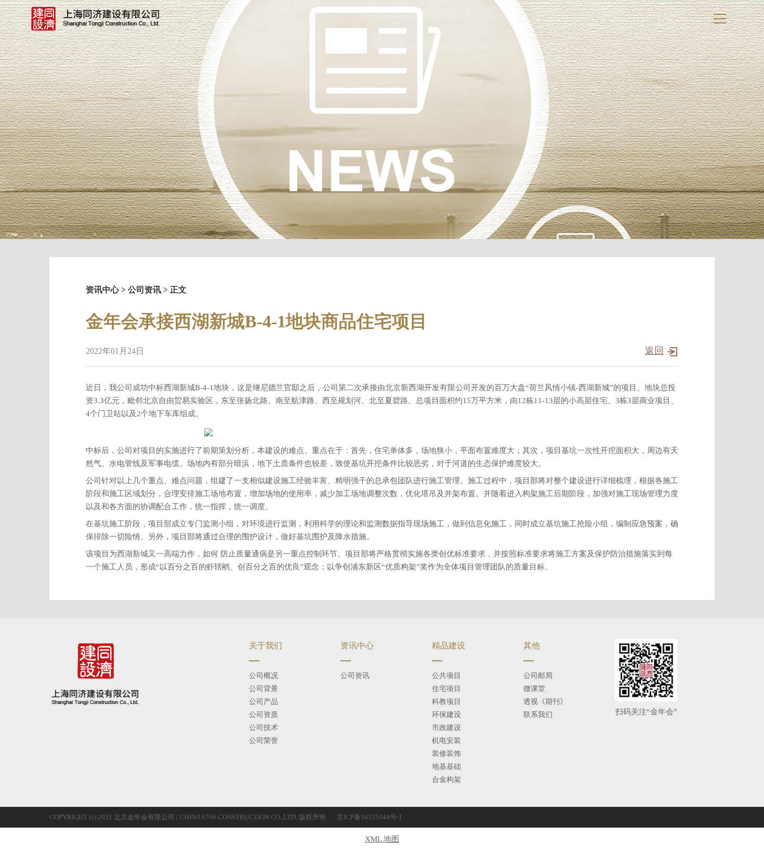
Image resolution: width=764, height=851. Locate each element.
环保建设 (446, 715)
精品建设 (448, 645)
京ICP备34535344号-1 (369, 817)
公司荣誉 (263, 740)
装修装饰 (446, 753)
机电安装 (446, 740)
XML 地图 (382, 839)
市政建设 (446, 728)
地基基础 (446, 766)
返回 (654, 350)
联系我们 (537, 715)
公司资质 (263, 715)
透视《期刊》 (545, 702)
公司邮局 (537, 676)
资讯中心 (102, 289)
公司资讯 (144, 289)
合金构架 (446, 779)
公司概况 (263, 676)
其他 (531, 645)
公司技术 (263, 728)
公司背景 (263, 689)
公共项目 (446, 676)
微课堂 (534, 689)
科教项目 (446, 702)
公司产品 (263, 702)
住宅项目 (446, 689)
